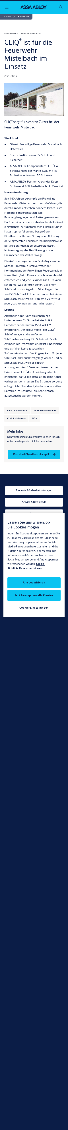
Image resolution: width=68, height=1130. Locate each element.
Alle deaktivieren (34, 582)
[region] (34, 565)
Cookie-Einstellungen (34, 607)
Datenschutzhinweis (31, 568)
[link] (10, 16)
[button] (23, 16)
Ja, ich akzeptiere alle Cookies (34, 595)
